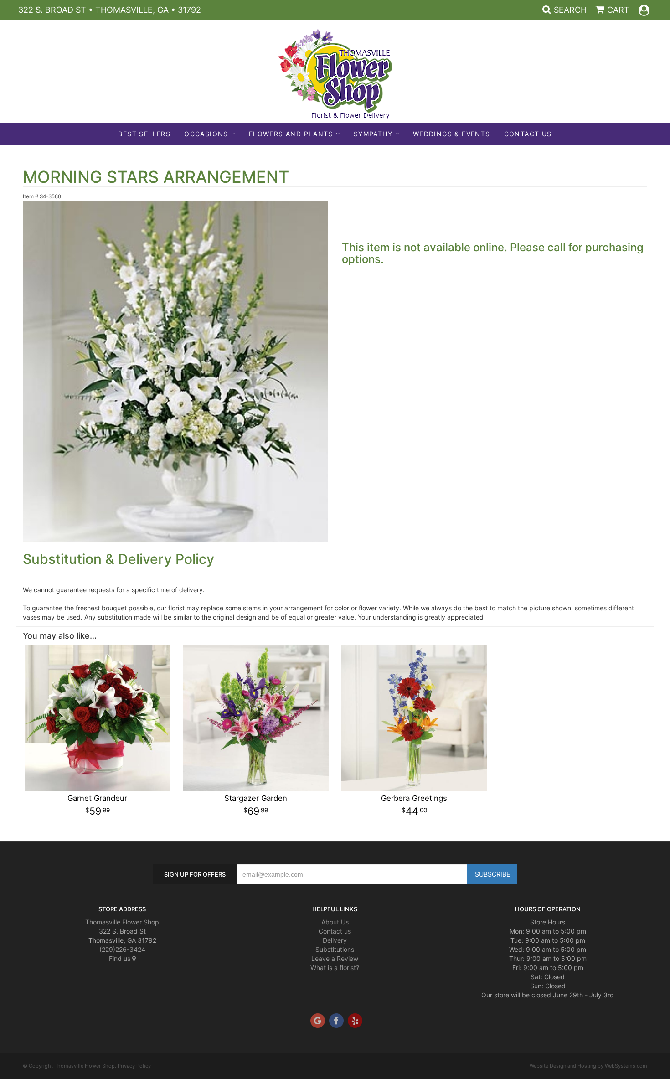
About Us (335, 922)
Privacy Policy (134, 1066)
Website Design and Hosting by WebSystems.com (588, 1066)
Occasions (206, 134)
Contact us (335, 931)
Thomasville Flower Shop (122, 922)
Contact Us (528, 134)
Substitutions (334, 949)
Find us (120, 958)
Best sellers (144, 134)
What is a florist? (334, 967)
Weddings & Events (451, 134)
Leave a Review (334, 958)
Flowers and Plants (291, 134)
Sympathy (373, 134)
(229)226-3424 (122, 949)
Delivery (335, 940)
